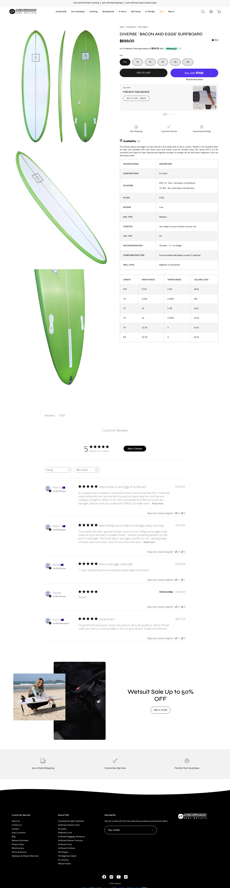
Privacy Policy (18, 844)
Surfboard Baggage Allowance (71, 836)
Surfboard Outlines (66, 848)
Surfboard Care (65, 844)
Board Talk (63, 815)
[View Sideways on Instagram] (111, 877)
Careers (15, 828)
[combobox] (58, 470)
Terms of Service (19, 852)
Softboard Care (65, 832)
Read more (157, 503)
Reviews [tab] (50, 415)
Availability (129, 141)
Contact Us (17, 825)
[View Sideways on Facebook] (104, 877)
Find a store (160, 710)
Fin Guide (62, 828)
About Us (16, 821)
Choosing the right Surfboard (71, 821)
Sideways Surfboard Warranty (25, 856)
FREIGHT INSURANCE (136, 91)
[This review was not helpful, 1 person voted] (182, 580)
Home (122, 27)
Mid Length (142, 27)
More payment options (194, 79)
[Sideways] (23, 11)
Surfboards (131, 27)
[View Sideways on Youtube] (118, 877)
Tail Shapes (63, 852)
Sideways (118, 883)
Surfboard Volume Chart (69, 825)
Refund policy (18, 848)
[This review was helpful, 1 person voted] (176, 580)
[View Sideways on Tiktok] (125, 877)
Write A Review (135, 448)
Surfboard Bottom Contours (70, 840)
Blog (13, 836)
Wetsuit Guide (64, 863)
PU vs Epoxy (63, 859)
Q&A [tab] (62, 415)
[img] (215, 40)
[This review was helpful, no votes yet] (176, 513)
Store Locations (19, 832)
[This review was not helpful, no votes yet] (182, 513)
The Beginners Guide (67, 856)
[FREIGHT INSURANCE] (204, 97)
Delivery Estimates (20, 840)
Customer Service (21, 815)
